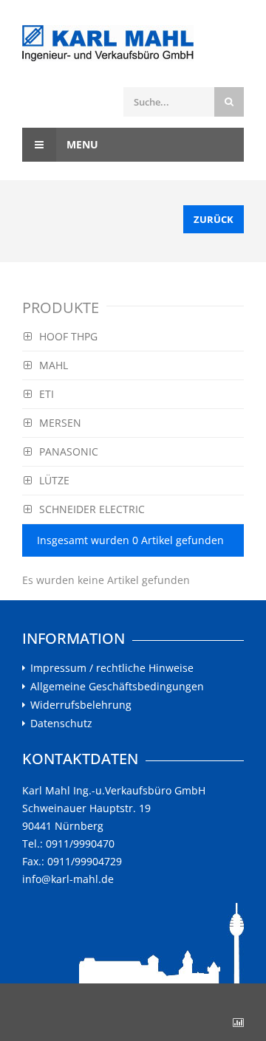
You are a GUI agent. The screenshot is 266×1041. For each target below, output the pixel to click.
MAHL (53, 365)
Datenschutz (61, 723)
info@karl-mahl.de (68, 879)
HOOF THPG (68, 336)
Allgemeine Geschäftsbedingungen (117, 686)
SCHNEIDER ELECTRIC (92, 509)
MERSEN (60, 423)
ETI (46, 394)
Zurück (213, 219)
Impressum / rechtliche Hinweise (112, 668)
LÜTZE (54, 480)
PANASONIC (68, 451)
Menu (81, 144)
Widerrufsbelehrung (81, 705)
